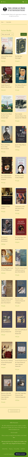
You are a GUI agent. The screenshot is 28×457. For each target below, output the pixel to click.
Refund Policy (5, 448)
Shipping (10, 448)
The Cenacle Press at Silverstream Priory (14, 454)
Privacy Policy (16, 448)
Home (2, 22)
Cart (25, 2)
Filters (23, 34)
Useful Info (23, 448)
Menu (4, 2)
